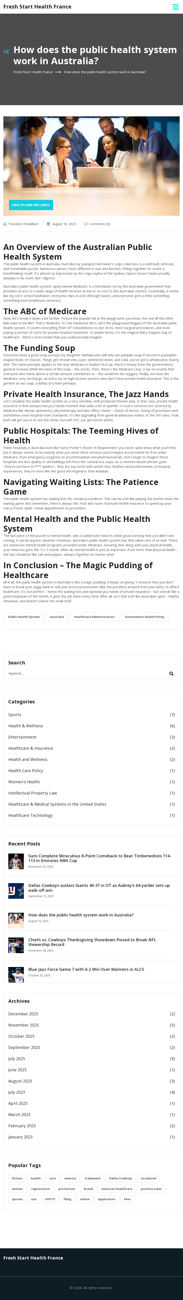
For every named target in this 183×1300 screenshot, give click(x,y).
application (106, 1199)
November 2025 (23, 1025)
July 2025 (16, 1058)
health (36, 1178)
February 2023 (22, 1125)
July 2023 (16, 1092)
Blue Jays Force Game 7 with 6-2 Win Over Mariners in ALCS (86, 969)
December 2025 (23, 1013)
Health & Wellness (25, 725)
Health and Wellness (31, 205)
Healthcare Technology (30, 815)
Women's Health (24, 781)
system (17, 1199)
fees (127, 1199)
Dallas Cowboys (120, 1178)
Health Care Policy (25, 770)
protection (66, 1189)
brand (88, 1189)
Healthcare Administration (94, 617)
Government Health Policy (144, 617)
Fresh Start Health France (37, 6)
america (70, 1178)
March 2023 (19, 1114)
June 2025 (17, 1069)
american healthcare (116, 1189)
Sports (14, 714)
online (84, 1199)
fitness (17, 1178)
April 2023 (17, 1103)
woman (17, 1189)
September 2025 (24, 1047)
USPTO (50, 1199)
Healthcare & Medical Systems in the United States (57, 804)
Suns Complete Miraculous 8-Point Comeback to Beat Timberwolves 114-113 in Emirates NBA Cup (99, 858)
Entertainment (22, 737)
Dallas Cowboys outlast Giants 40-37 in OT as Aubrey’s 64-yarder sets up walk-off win (99, 888)
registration (40, 1189)
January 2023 (20, 1137)
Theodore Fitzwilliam (23, 224)
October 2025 (21, 1036)
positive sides (151, 1189)
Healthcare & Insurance (30, 748)
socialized (148, 1178)
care (52, 1178)
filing (67, 1199)
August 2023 (20, 1081)
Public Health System (24, 617)
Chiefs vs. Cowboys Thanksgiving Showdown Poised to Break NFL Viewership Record (92, 942)
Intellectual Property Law (32, 793)
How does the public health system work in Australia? (81, 915)
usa (33, 1199)
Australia (57, 617)
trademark (93, 1178)
